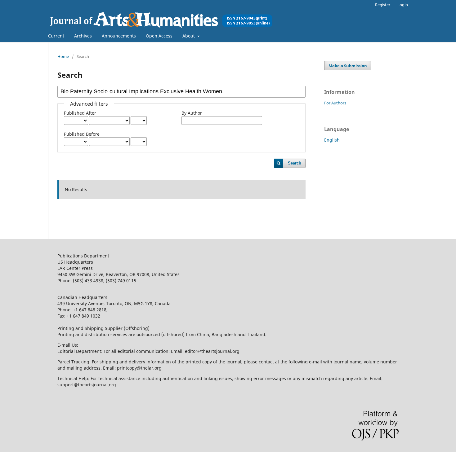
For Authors (335, 103)
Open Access (159, 36)
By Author (191, 113)
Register (382, 4)
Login (402, 4)
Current (56, 36)
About (189, 36)
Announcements (119, 36)
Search (294, 163)
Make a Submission (348, 65)
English (332, 140)
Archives (83, 36)
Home (63, 56)
